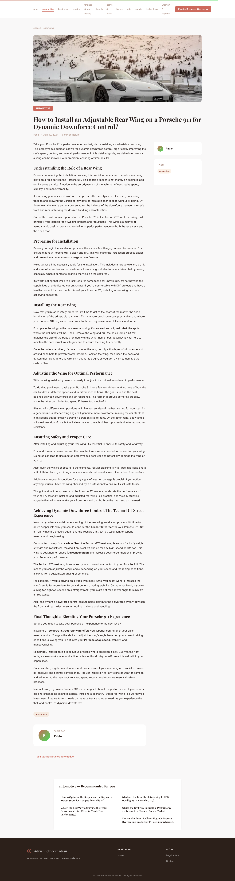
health (99, 9)
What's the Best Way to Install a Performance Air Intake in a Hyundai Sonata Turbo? (147, 809)
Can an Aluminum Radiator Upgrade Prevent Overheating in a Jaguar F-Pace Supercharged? (148, 820)
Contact (170, 861)
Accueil (37, 28)
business (63, 9)
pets (128, 9)
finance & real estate (88, 9)
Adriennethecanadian (50, 851)
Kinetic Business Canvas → (193, 9)
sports (138, 9)
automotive (48, 9)
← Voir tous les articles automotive (53, 756)
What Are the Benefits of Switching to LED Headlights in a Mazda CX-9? (145, 798)
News (119, 9)
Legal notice (172, 855)
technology (152, 9)
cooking (76, 9)
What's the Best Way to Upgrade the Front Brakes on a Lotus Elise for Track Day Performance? (83, 811)
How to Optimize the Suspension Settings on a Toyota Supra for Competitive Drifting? (86, 798)
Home (35, 9)
